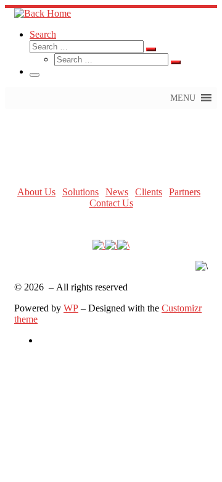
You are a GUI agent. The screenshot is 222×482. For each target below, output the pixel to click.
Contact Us (111, 203)
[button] (182, 98)
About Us (36, 192)
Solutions (80, 192)
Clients (148, 192)
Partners (184, 192)
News (116, 192)
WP (71, 308)
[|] (42, 13)
